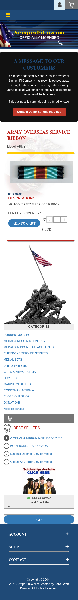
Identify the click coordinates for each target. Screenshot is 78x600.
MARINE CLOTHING (17, 384)
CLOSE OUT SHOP (17, 396)
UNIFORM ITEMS (15, 365)
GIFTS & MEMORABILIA (20, 371)
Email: (8, 506)
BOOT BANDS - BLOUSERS (29, 445)
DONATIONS (12, 402)
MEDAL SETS (13, 359)
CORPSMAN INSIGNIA (19, 390)
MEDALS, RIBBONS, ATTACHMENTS (29, 347)
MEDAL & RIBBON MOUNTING (24, 341)
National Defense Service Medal (31, 453)
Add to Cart (24, 223)
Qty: (43, 219)
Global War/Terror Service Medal (31, 461)
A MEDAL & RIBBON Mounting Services (36, 437)
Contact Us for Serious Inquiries (39, 111)
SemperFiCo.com (27, 584)
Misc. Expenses (14, 408)
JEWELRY (11, 378)
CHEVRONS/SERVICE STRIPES (26, 353)
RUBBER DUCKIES (17, 334)
